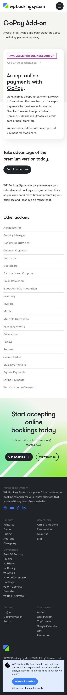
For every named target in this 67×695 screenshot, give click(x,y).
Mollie (7, 311)
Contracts (9, 258)
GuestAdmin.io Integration (20, 288)
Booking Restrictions (16, 243)
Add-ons (8, 538)
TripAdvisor (44, 621)
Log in (7, 612)
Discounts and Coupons (18, 273)
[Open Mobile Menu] (60, 6)
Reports (8, 349)
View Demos (47, 456)
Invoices (8, 303)
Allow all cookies (25, 681)
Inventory (9, 296)
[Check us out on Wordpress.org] (5, 508)
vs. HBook (9, 563)
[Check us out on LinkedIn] (24, 508)
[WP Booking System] (24, 6)
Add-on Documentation (22, 63)
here (33, 133)
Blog (39, 538)
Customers (10, 265)
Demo (7, 529)
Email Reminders (14, 281)
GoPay (15, 87)
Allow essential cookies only (27, 688)
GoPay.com (13, 96)
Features (8, 524)
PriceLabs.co (11, 334)
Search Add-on (12, 357)
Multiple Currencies (16, 319)
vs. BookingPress (13, 595)
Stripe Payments (13, 379)
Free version (44, 529)
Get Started (15, 169)
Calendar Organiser (15, 250)
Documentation (12, 616)
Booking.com (44, 616)
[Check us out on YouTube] (12, 508)
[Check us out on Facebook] (18, 508)
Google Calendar (47, 626)
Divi (39, 630)
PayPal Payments (14, 326)
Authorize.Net (12, 227)
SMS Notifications (14, 364)
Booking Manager (14, 235)
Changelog (9, 543)
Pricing (7, 534)
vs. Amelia (9, 572)
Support (8, 621)
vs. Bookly (9, 568)
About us (42, 534)
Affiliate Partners (47, 524)
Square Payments (14, 372)
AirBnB (41, 612)
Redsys (7, 341)
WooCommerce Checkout (19, 387)
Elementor (43, 635)
